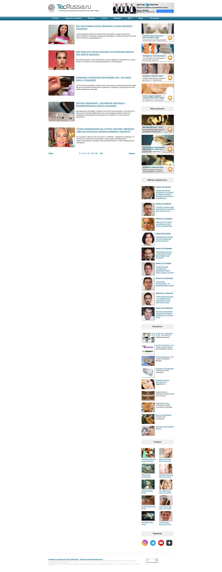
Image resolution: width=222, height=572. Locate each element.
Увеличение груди (162, 403)
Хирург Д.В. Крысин (163, 187)
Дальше (132, 153)
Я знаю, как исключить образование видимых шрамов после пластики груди (164, 314)
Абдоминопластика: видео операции (149, 460)
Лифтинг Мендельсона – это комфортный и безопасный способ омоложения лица (164, 299)
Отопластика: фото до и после (165, 523)
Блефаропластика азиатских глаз (162, 381)
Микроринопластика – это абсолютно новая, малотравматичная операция (164, 255)
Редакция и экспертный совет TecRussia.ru (63, 559)
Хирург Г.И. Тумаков (163, 263)
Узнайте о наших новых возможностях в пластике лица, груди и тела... (165, 209)
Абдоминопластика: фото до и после (166, 476)
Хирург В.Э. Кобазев (163, 204)
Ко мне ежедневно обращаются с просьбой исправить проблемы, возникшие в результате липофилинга (165, 194)
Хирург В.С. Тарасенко (164, 293)
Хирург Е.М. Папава (163, 233)
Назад (50, 153)
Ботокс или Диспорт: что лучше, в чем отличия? (165, 346)
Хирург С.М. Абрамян (164, 248)
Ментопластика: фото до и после (165, 460)
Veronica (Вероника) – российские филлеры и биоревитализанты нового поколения (100, 104)
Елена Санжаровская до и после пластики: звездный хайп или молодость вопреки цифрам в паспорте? (105, 130)
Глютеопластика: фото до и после (165, 507)
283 (101, 153)
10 (96, 153)
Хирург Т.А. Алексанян (164, 278)
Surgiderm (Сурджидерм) (165, 368)
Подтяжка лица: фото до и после (165, 492)
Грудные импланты (163, 357)
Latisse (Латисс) (161, 392)
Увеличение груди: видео (146, 476)
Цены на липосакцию (163, 415)
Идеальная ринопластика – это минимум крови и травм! (164, 283)
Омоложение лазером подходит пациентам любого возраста (164, 239)
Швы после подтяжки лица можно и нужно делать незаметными (164, 224)
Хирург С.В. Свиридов (164, 308)
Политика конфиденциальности (91, 559)
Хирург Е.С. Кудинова (164, 218)
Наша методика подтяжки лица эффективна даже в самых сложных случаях (164, 269)
